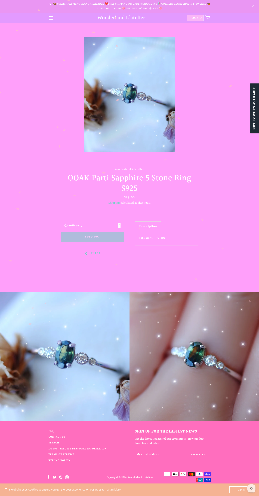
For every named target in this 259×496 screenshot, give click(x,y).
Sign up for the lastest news (166, 431)
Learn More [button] (113, 489)
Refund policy (59, 461)
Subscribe (198, 455)
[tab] (148, 226)
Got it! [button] (241, 489)
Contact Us (56, 437)
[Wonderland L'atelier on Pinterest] (61, 477)
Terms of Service (61, 455)
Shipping (114, 203)
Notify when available (254, 108)
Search (53, 443)
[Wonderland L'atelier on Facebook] (48, 477)
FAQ (51, 431)
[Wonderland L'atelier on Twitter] (54, 477)
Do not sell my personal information (77, 449)
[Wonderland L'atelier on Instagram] (67, 477)
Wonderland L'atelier (121, 18)
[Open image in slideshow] (129, 94)
